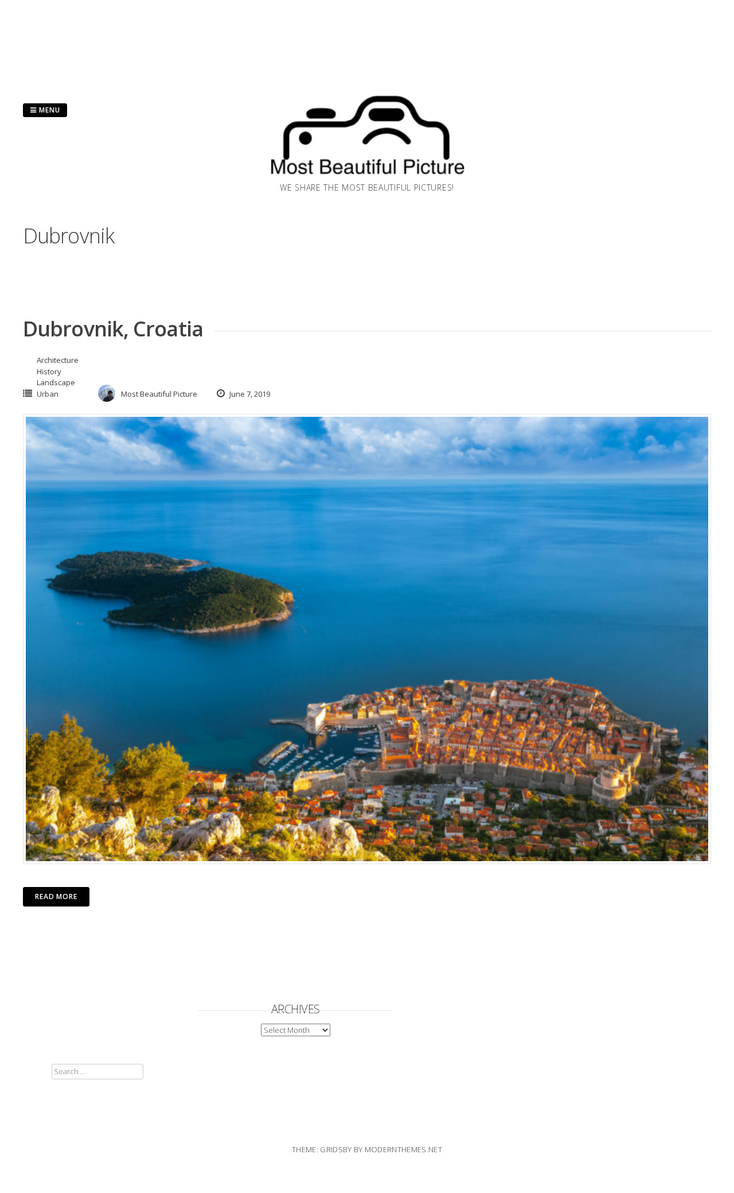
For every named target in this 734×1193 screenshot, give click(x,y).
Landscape (56, 382)
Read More (56, 896)
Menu (48, 110)
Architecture (58, 360)
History (49, 371)
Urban (47, 394)
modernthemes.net (403, 1149)
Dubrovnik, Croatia (113, 329)
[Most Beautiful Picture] (367, 178)
